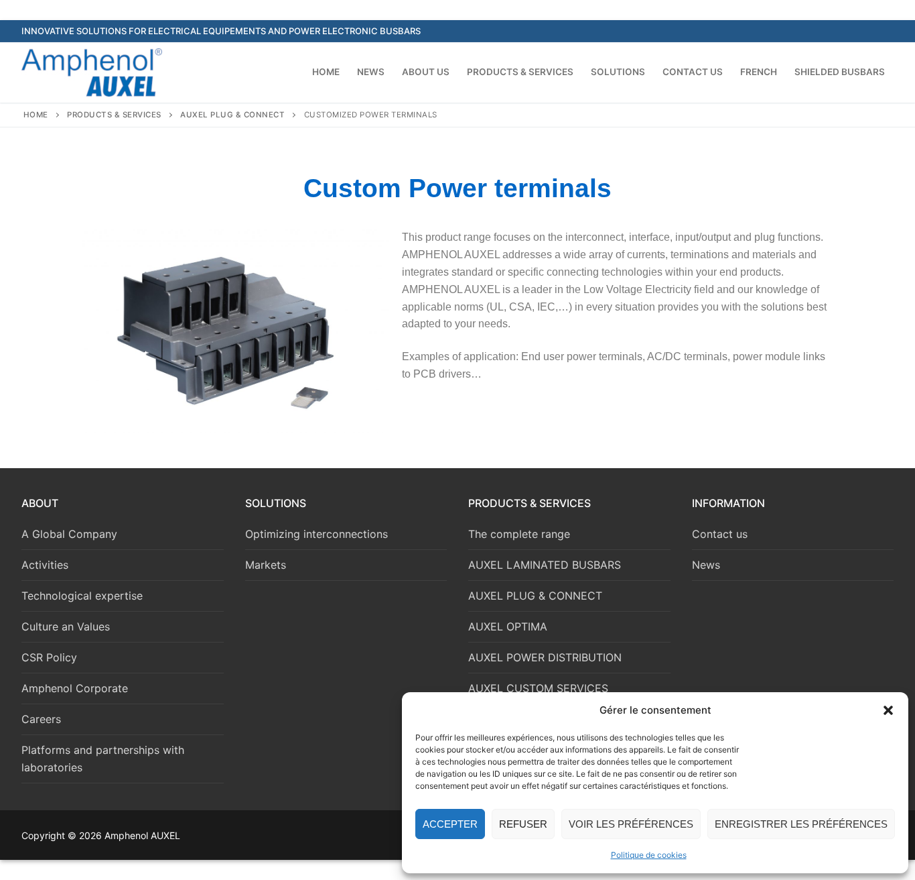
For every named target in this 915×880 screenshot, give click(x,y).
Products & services (114, 114)
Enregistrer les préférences (801, 824)
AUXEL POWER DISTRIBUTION (545, 657)
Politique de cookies (649, 855)
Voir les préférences (631, 824)
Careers (41, 719)
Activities (44, 564)
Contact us (720, 534)
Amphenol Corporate (74, 688)
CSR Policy (49, 657)
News (706, 564)
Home (35, 114)
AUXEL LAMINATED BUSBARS (544, 564)
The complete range (519, 534)
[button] (888, 710)
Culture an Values (65, 626)
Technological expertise (82, 595)
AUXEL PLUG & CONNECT (232, 114)
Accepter (450, 824)
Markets (265, 564)
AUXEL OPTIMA (507, 626)
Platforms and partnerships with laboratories (102, 758)
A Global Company (69, 534)
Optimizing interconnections (316, 534)
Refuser (523, 824)
